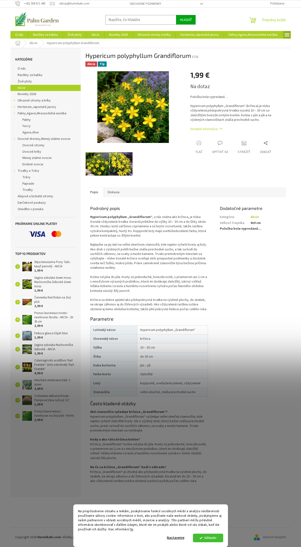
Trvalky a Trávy (28, 170)
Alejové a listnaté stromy (35, 196)
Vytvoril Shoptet (274, 537)
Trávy (26, 177)
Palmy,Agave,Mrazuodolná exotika (42, 113)
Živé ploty (25, 81)
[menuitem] (19, 35)
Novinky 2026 (27, 94)
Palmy (26, 119)
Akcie (21, 88)
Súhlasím (210, 538)
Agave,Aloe (30, 132)
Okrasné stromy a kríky (34, 100)
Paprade (28, 183)
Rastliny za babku (30, 75)
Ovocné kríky (31, 151)
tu (131, 529)
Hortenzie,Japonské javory (37, 107)
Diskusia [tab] (113, 192)
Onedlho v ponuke (31, 209)
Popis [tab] (94, 192)
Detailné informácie (204, 129)
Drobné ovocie (32, 164)
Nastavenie (175, 537)
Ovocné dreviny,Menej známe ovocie (44, 139)
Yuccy (26, 126)
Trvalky (27, 189)
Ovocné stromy (33, 145)
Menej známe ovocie (37, 158)
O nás (22, 68)
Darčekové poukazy (32, 202)
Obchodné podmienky (145, 4)
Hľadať (186, 20)
